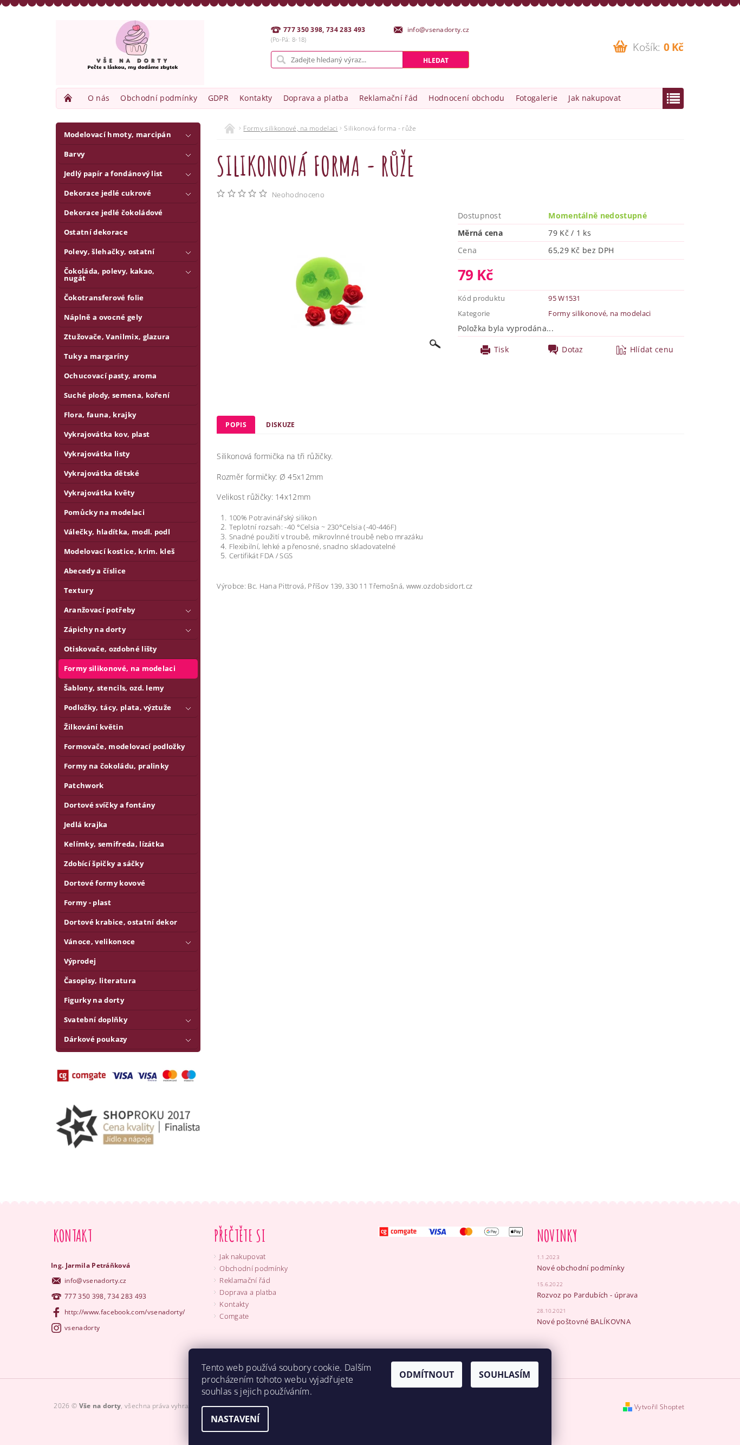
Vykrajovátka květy (99, 493)
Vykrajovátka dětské (101, 473)
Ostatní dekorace (96, 232)
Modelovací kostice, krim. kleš (119, 551)
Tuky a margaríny (96, 356)
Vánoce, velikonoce (99, 941)
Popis (235, 424)
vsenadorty (82, 1327)
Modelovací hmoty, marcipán (117, 134)
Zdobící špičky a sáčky (104, 863)
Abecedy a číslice (95, 571)
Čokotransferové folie (104, 297)
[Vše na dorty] (130, 52)
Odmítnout (426, 1375)
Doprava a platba (315, 98)
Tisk (501, 349)
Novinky (557, 1235)
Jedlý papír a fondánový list (113, 173)
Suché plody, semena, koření (117, 395)
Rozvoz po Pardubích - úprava (587, 1295)
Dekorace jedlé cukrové (107, 193)
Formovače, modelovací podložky (124, 746)
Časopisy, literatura (100, 980)
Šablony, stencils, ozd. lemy (114, 688)
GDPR (218, 98)
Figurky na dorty (94, 1000)
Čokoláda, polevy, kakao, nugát (109, 274)
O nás (99, 98)
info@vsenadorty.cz (95, 1280)
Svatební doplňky (95, 1019)
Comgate (234, 1316)
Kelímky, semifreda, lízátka (114, 844)
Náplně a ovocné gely (103, 317)
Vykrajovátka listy (97, 454)
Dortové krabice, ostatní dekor (121, 922)
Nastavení (235, 1419)
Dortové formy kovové (104, 883)
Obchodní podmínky (158, 98)
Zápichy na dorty (95, 629)
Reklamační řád (388, 98)
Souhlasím (504, 1375)
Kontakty (255, 98)
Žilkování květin (94, 727)
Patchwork (84, 785)
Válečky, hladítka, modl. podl (117, 532)
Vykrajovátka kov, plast (107, 434)
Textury (78, 590)
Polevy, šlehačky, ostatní (109, 251)
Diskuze (280, 424)
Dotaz (572, 349)
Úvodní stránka (69, 97)
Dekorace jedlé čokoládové (113, 212)
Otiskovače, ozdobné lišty (110, 649)
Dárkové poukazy (95, 1039)
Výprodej (80, 961)
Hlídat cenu (652, 349)
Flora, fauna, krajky (100, 415)
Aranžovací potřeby (99, 610)
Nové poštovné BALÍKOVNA (584, 1321)
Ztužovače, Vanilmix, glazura (117, 336)
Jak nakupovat (594, 98)
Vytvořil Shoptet (659, 1406)
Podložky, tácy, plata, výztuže (118, 707)
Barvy (74, 154)
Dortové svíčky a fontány (109, 805)
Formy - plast (87, 902)
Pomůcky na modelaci (104, 512)
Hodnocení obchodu (466, 98)
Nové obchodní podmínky (581, 1268)
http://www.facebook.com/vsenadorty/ (124, 1312)
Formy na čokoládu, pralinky (116, 766)
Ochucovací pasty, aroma (110, 375)
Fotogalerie (537, 98)
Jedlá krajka (86, 824)
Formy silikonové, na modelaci (120, 668)
